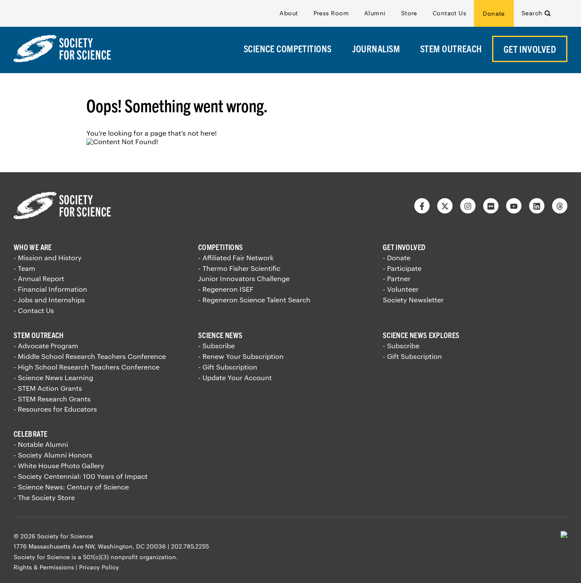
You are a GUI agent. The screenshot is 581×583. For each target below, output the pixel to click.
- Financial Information (50, 289)
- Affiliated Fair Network (235, 257)
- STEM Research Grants (52, 399)
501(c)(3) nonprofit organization (129, 556)
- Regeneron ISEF (225, 289)
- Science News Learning (53, 377)
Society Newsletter (413, 300)
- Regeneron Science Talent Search (254, 300)
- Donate (396, 257)
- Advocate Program (46, 345)
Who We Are (33, 247)
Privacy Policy (99, 567)
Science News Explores (421, 335)
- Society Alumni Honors (53, 455)
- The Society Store (44, 497)
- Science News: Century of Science (71, 487)
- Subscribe (216, 345)
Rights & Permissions (44, 567)
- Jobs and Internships (49, 300)
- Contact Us (34, 310)
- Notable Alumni (41, 444)
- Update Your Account (235, 377)
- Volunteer (401, 289)
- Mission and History (48, 257)
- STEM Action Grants (48, 388)
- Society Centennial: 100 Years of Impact (81, 476)
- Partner (396, 278)
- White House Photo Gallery (59, 465)
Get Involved (404, 247)
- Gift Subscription (227, 367)
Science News (220, 335)
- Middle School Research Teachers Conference (90, 356)
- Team (24, 268)
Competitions (220, 247)
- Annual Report (39, 278)
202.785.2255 (190, 546)
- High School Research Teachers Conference (86, 367)
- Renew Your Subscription (241, 356)
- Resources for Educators (55, 409)
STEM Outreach (39, 335)
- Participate (402, 268)
